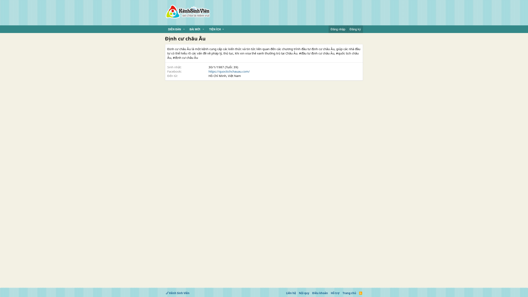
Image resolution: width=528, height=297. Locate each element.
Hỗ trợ (335, 293)
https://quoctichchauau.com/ (229, 71)
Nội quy (304, 293)
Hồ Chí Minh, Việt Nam (225, 76)
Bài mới (195, 29)
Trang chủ (349, 293)
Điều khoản (320, 293)
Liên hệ (291, 293)
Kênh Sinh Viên (179, 293)
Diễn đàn (174, 29)
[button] (184, 29)
